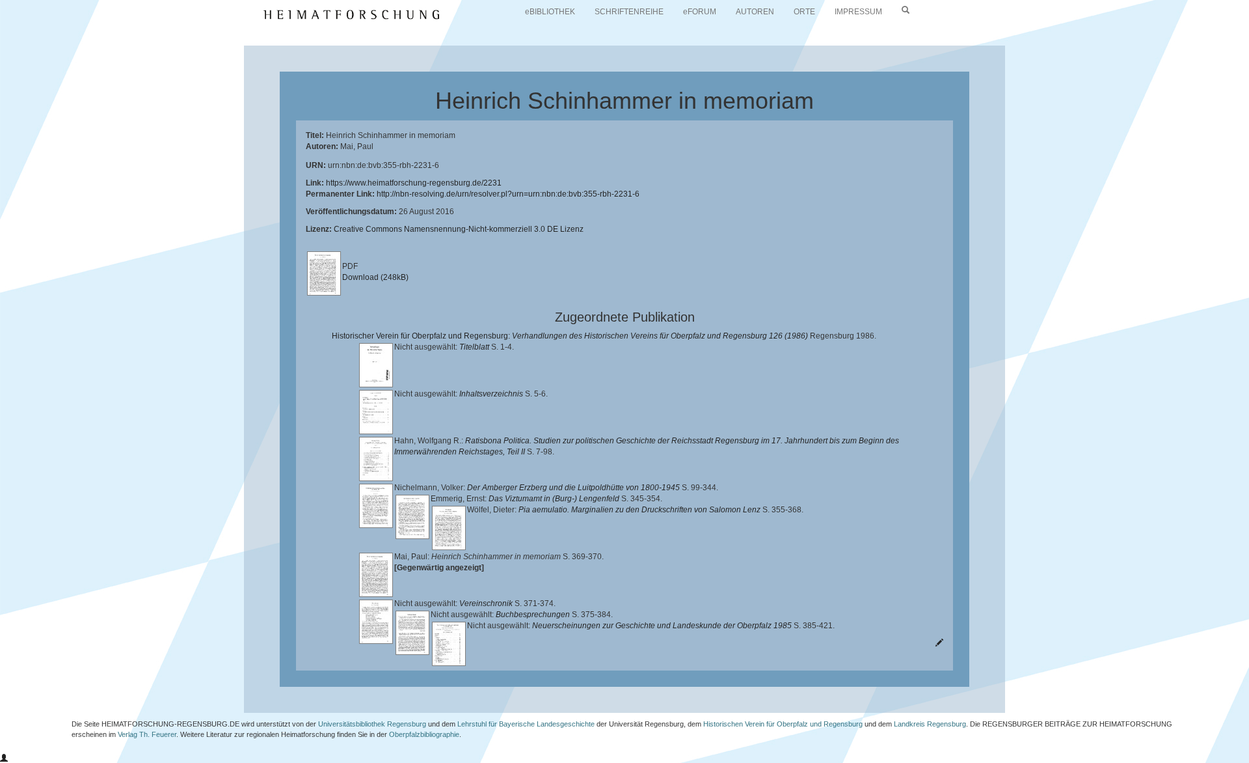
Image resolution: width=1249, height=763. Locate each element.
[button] (4, 758)
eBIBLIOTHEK (550, 11)
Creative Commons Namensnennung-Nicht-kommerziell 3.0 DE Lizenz (459, 229)
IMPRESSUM (858, 11)
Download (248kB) (375, 277)
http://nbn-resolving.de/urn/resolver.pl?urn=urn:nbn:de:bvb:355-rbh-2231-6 (508, 194)
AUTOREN (755, 11)
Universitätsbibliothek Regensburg (372, 724)
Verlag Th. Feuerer (147, 734)
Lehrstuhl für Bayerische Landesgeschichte (526, 724)
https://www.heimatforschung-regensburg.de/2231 (414, 182)
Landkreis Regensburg (930, 724)
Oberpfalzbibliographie (424, 734)
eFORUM (699, 11)
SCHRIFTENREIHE (629, 11)
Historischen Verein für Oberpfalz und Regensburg (783, 724)
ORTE (804, 11)
